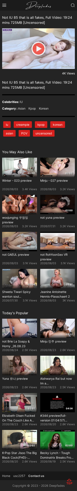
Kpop (32, 108)
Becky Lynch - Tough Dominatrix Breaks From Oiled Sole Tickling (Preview (57, 455)
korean (57, 124)
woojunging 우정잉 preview (15, 220)
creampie (22, 124)
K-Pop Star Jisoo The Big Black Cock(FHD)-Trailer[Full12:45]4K (19, 455)
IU (21, 102)
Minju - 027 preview (54, 180)
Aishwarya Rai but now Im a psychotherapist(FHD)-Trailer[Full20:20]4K (56, 381)
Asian (21, 108)
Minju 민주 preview (53, 341)
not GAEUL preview (15, 254)
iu (7, 124)
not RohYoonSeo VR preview (54, 257)
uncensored (44, 133)
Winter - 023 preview (17, 180)
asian (9, 133)
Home (6, 476)
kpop (41, 124)
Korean (44, 108)
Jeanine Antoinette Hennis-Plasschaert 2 (55, 294)
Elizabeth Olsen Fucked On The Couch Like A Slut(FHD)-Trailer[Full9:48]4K (18, 418)
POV (24, 133)
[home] (38, 5)
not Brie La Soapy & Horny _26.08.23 (16, 344)
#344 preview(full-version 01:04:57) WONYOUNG (53, 418)
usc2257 (19, 476)
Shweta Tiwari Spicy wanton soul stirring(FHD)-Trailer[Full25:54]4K (16, 294)
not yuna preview (52, 217)
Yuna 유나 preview (15, 378)
